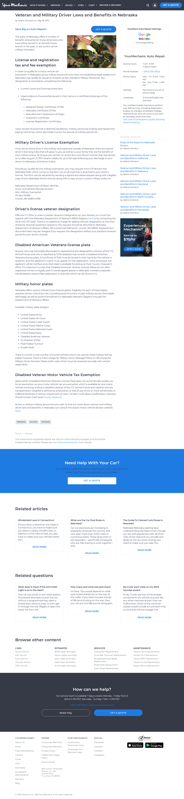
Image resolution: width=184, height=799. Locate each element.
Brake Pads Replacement (106, 665)
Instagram (99, 755)
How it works (38, 5)
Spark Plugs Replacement (106, 668)
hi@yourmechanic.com (101, 705)
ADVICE (69, 5)
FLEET (92, 5)
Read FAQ (66, 713)
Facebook (99, 742)
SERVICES (55, 5)
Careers (19, 755)
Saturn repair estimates (66, 655)
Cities (81, 5)
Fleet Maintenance (24, 751)
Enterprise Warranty (51, 746)
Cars (17, 763)
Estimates (20, 767)
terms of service (65, 442)
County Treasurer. (52, 397)
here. (95, 273)
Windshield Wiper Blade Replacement (105, 660)
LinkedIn (98, 746)
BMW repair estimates (65, 652)
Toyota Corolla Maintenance (146, 662)
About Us (20, 742)
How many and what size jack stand (91, 587)
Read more (39, 547)
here (90, 218)
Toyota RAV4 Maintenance (145, 659)
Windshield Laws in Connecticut (36, 520)
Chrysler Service (22, 662)
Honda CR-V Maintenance (145, 655)
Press (18, 746)
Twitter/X (98, 751)
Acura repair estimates (65, 666)
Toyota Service (22, 652)
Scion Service (21, 659)
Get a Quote (104, 29)
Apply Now (134, 249)
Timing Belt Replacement (106, 652)
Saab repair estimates (65, 662)
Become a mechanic (110, 5)
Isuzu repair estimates (65, 659)
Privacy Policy (48, 751)
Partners (19, 779)
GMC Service (21, 666)
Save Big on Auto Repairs (30, 29)
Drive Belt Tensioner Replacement (110, 655)
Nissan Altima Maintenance (146, 666)
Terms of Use (47, 762)
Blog (17, 783)
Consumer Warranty (51, 742)
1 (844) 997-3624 (151, 71)
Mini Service (21, 655)
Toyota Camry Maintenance (146, 652)
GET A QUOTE (171, 5)
